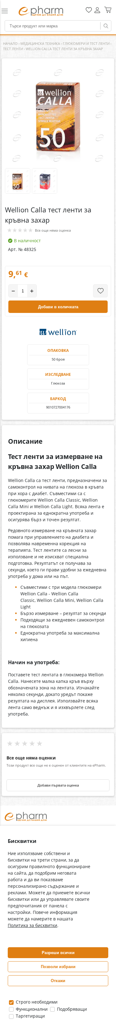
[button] (7, 11)
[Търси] (105, 26)
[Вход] (97, 12)
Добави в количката (58, 307)
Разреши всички (58, 952)
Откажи (58, 980)
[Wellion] (58, 332)
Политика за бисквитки (32, 925)
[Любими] (89, 11)
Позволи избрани (58, 966)
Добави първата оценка (58, 785)
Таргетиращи (30, 1016)
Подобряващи (71, 1009)
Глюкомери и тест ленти (86, 43)
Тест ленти (13, 48)
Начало (10, 43)
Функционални (31, 1009)
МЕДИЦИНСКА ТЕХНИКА (40, 43)
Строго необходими (36, 1002)
